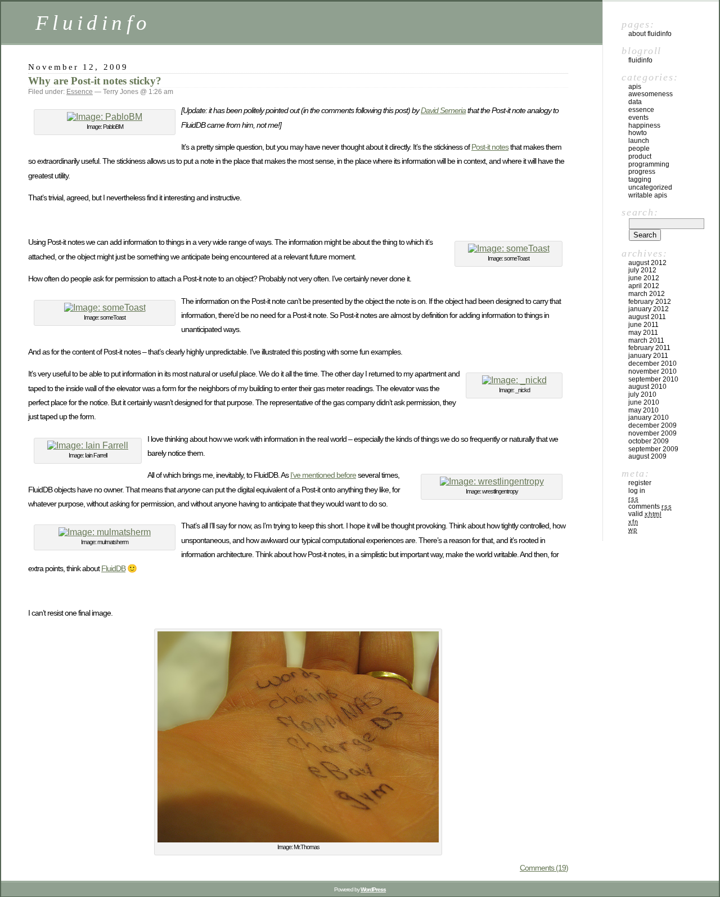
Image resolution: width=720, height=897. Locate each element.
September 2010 (653, 379)
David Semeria (443, 110)
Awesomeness (650, 94)
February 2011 (649, 348)
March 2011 (646, 340)
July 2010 (642, 394)
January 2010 (648, 417)
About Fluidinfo (650, 34)
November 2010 (652, 371)
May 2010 (643, 410)
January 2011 (648, 356)
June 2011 (643, 325)
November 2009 (652, 433)
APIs (634, 87)
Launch (638, 141)
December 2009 (652, 425)
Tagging (639, 179)
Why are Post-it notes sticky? (94, 81)
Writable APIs (647, 195)
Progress (641, 172)
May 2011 (643, 333)
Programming (648, 164)
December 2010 (652, 363)
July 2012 (642, 270)
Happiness (644, 125)
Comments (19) (544, 867)
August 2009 (647, 456)
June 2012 (643, 278)
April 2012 (643, 286)
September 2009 (653, 449)
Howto (637, 133)
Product (639, 156)
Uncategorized (650, 187)
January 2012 (648, 309)
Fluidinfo (93, 22)
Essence (79, 92)
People (639, 149)
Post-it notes (489, 146)
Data (635, 102)
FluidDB (113, 568)
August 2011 (647, 317)
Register (639, 483)
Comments (650, 506)
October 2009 (648, 441)
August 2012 (647, 263)
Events (638, 118)
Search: (640, 212)
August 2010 (647, 387)
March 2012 (646, 294)
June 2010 (643, 402)
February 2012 (649, 302)
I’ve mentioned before (323, 474)
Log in (636, 491)
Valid (645, 514)
